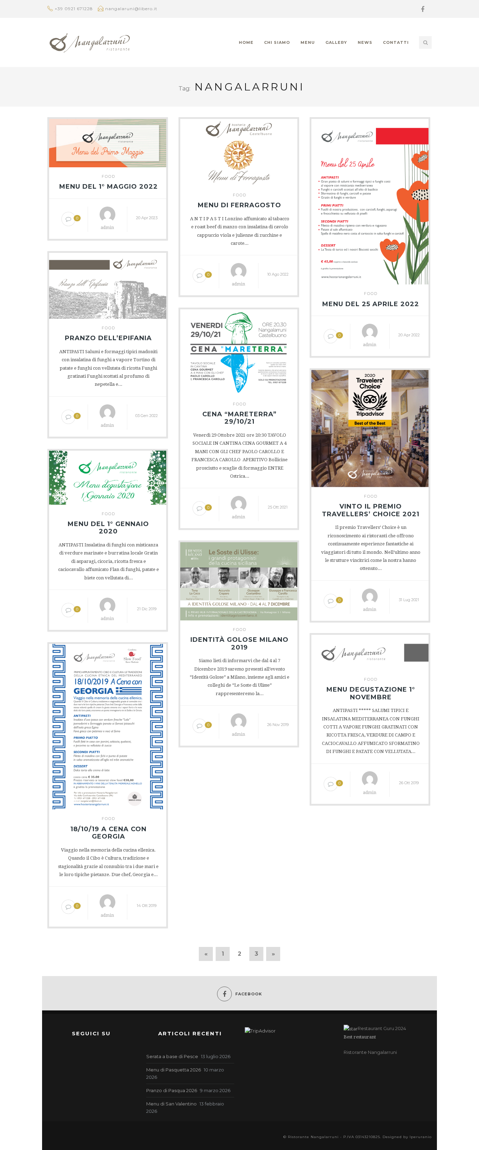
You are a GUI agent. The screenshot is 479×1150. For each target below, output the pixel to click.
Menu (308, 42)
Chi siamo (277, 42)
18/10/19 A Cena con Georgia (108, 833)
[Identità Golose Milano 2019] (238, 580)
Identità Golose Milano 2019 (239, 643)
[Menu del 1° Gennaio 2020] (107, 476)
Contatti (396, 42)
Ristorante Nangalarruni (370, 1052)
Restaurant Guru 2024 (382, 1028)
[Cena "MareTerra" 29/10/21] (238, 350)
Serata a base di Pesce (172, 1056)
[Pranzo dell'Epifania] (107, 284)
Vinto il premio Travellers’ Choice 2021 (370, 510)
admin (107, 227)
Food (108, 176)
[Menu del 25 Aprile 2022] (370, 200)
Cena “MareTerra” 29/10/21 (239, 418)
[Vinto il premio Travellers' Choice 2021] (370, 427)
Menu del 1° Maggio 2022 (108, 186)
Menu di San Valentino (171, 1104)
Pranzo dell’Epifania (108, 338)
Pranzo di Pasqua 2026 (171, 1090)
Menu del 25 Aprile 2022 (370, 304)
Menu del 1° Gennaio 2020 (108, 528)
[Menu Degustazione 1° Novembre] (370, 651)
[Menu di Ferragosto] (238, 151)
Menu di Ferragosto (239, 205)
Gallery (336, 42)
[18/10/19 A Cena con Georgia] (107, 725)
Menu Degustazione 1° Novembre (370, 693)
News (365, 42)
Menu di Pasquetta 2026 (173, 1069)
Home (246, 42)
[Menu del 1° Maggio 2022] (107, 142)
